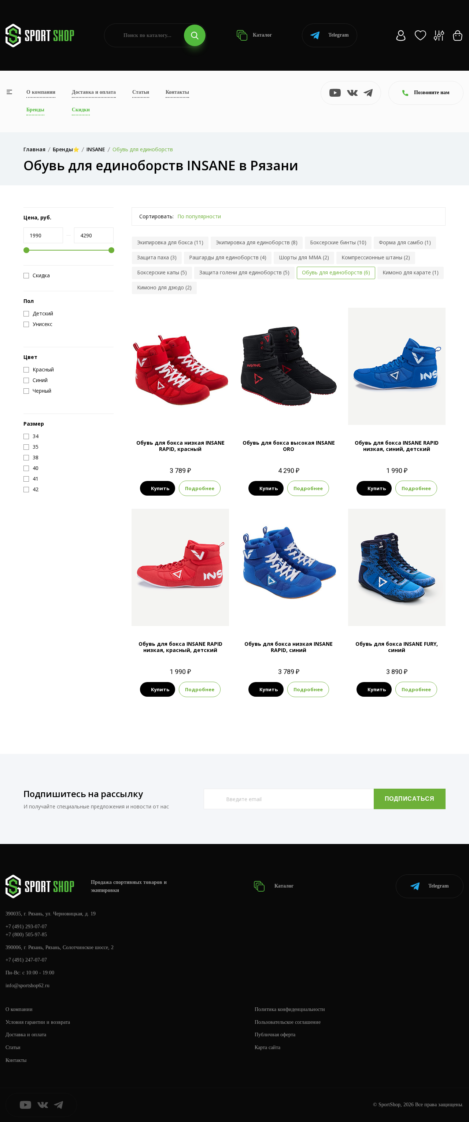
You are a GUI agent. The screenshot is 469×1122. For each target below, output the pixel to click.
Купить (160, 488)
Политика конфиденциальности (290, 1009)
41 (180, 413)
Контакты (177, 92)
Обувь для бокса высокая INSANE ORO (289, 445)
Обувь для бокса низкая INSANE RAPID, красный (180, 445)
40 (282, 614)
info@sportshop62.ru (27, 985)
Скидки (81, 109)
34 (173, 614)
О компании (40, 92)
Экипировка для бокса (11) (170, 242)
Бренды (35, 109)
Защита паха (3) (157, 257)
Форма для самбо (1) (405, 242)
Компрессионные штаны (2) (375, 257)
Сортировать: (156, 216)
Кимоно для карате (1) (411, 272)
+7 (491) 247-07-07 (26, 960)
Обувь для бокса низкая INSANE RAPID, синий (288, 646)
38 (383, 614)
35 (396, 413)
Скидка (41, 275)
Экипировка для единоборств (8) (257, 242)
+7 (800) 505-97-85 (26, 934)
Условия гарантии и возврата (37, 1022)
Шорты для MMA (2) (304, 257)
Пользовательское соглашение (288, 1022)
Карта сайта (267, 1047)
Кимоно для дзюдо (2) (164, 287)
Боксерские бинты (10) (338, 242)
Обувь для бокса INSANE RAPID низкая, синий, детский (397, 445)
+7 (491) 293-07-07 (26, 926)
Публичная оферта (275, 1034)
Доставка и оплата (94, 92)
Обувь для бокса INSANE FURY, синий (396, 646)
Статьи (140, 92)
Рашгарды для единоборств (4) (227, 257)
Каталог (261, 35)
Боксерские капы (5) (162, 272)
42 (288, 413)
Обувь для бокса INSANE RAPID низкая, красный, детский (180, 646)
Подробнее (199, 488)
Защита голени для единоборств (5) (244, 272)
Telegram (338, 35)
